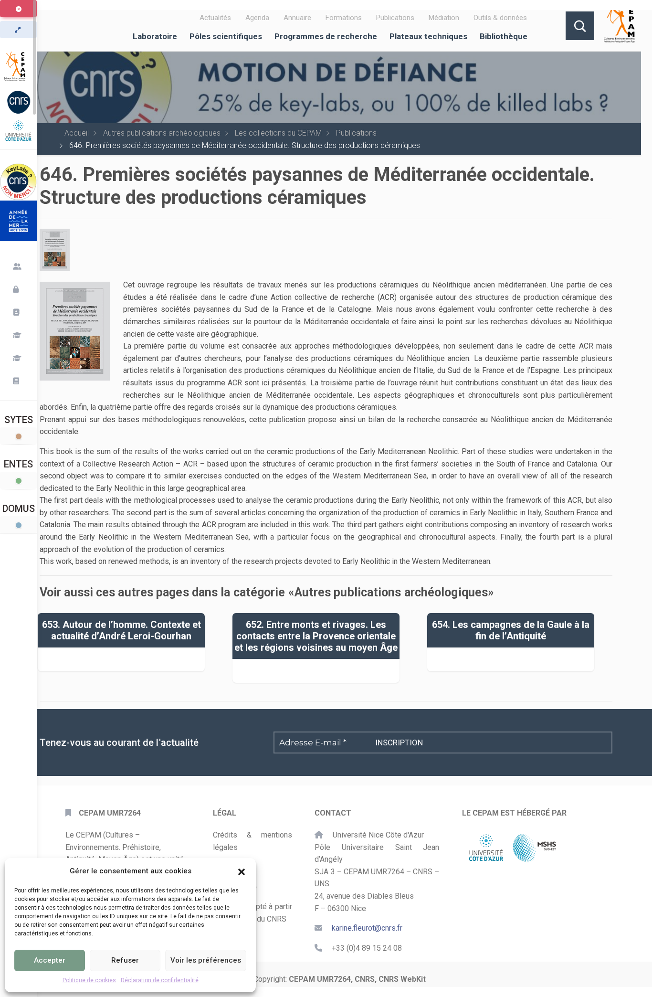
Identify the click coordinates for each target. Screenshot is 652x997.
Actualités (215, 17)
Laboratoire (155, 36)
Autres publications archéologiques (162, 133)
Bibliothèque (503, 36)
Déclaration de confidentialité (160, 980)
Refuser (125, 960)
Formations (344, 17)
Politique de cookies (89, 980)
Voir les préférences (205, 960)
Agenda (257, 17)
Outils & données (500, 17)
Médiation (444, 17)
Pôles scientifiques (225, 36)
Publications (395, 17)
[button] (241, 871)
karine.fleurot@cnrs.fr (367, 928)
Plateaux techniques (428, 36)
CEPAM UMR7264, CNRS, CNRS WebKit (357, 979)
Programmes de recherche (325, 36)
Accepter (49, 960)
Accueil (76, 133)
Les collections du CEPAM (278, 133)
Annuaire (297, 17)
